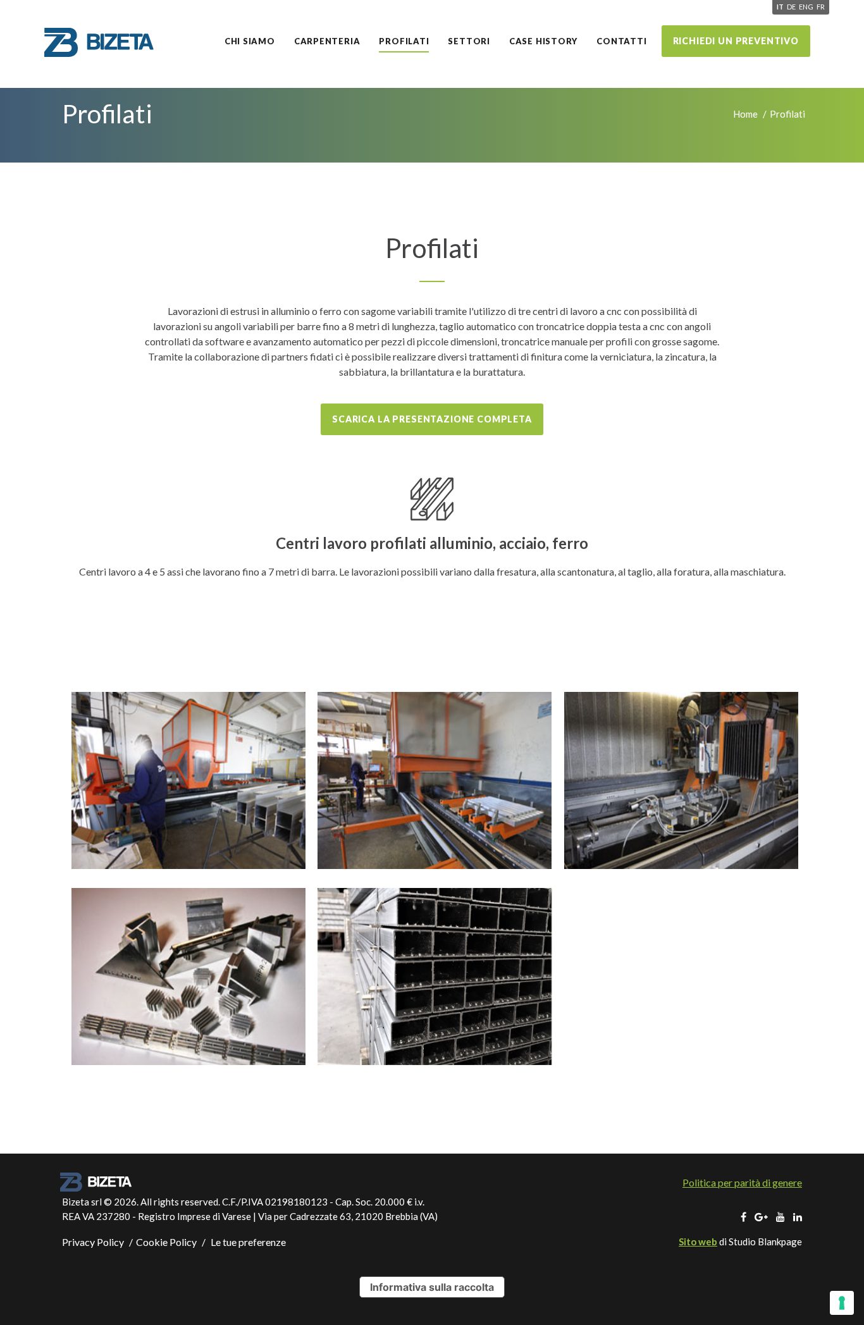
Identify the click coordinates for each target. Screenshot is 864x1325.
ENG (806, 7)
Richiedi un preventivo (736, 40)
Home (745, 114)
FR (821, 7)
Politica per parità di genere (742, 1182)
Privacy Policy (93, 1242)
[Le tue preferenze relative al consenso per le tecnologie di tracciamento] (842, 1303)
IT (780, 7)
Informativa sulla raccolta (432, 1287)
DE (791, 7)
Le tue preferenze (247, 1242)
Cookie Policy (166, 1242)
